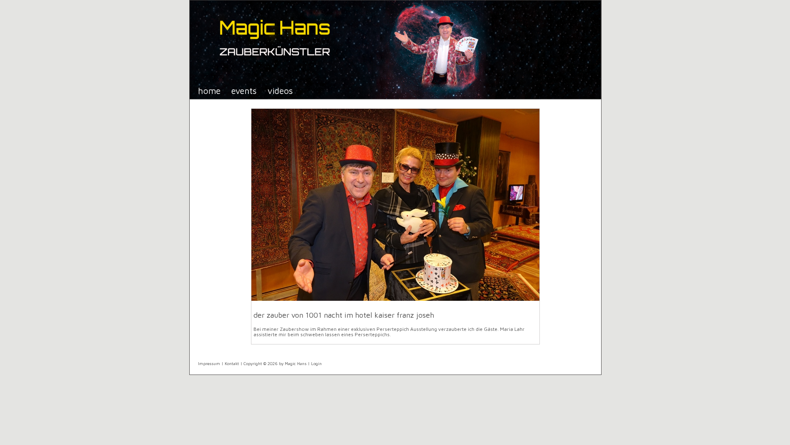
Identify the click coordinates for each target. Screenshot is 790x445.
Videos (280, 90)
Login (316, 363)
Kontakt (232, 363)
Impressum (209, 363)
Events (244, 90)
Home (209, 90)
